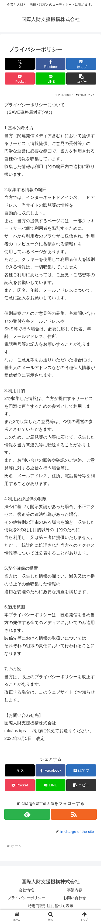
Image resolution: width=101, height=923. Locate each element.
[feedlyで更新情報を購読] (27, 814)
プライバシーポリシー (26, 898)
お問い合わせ (74, 898)
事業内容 (74, 890)
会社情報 (26, 890)
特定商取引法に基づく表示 (50, 906)
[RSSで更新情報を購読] (74, 814)
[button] (81, 78)
